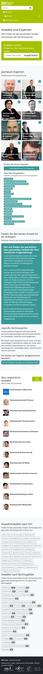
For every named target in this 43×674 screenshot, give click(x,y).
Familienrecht (8, 591)
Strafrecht (8, 219)
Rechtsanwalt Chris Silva (20, 442)
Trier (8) (27, 553)
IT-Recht (7, 191)
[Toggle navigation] (39, 16)
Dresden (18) (6, 542)
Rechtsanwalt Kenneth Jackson (23, 410)
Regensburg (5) (31, 567)
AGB (13, 663)
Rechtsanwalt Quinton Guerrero (23, 473)
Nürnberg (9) (29, 549)
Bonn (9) (37, 546)
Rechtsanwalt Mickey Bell (20, 505)
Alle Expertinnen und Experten (22, 168)
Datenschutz (5, 663)
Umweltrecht (8, 642)
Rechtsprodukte (11, 20)
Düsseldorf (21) (16, 538)
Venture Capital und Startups (14, 216)
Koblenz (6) (6, 564)
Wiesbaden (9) (17, 549)
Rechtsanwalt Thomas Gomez (22, 421)
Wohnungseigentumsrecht (13, 620)
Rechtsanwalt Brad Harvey (21, 452)
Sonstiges (7, 639)
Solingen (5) (6, 571)
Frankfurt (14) (30, 542)
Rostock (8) (36, 553)
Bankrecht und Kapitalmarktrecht (15, 181)
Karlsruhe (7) (36, 556)
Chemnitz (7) (17, 556)
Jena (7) (27, 556)
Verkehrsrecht (9, 224)
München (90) (17, 535)
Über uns (4, 660)
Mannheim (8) (17, 553)
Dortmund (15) (18, 542)
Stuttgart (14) (6, 546)
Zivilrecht (22, 591)
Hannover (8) (6, 556)
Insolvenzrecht (9, 186)
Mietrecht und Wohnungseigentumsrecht (18, 199)
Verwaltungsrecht (10, 599)
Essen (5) (16, 571)
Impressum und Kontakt (24, 663)
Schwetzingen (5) (27, 564)
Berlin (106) (6, 535)
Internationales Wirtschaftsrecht (15, 646)
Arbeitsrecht (8, 179)
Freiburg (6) (27, 560)
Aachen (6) (17, 560)
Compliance (8, 211)
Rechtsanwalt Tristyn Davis (21, 484)
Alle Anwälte (36, 379)
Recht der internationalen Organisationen (18, 206)
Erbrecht (7, 196)
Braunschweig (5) (8, 567)
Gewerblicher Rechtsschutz (13, 204)
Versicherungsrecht (11, 201)
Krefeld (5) (20, 567)
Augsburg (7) (6, 560)
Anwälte (8, 12)
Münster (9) (6, 549)
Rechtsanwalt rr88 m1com (21, 390)
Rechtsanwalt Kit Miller (20, 463)
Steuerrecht (8, 189)
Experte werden (15, 660)
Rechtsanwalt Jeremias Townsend (24, 431)
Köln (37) (5, 538)
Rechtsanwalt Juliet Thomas (22, 400)
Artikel (9, 16)
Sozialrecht (8, 209)
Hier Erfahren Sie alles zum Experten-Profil (21, 362)
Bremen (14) (28, 546)
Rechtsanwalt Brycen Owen (21, 494)
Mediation (8, 214)
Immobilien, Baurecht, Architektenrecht (17, 595)
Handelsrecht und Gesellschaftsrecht (16, 184)
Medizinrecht (9, 194)
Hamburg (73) (29, 535)
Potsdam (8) (6, 553)
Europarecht (21, 639)
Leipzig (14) (18, 546)
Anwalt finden (30, 55)
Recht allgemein (25, 613)
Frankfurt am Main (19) (31, 538)
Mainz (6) (15, 564)
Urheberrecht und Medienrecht (14, 221)
